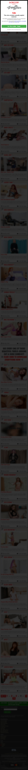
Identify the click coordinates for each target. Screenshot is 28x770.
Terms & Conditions (18, 21)
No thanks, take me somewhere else (14, 29)
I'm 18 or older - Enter (14, 26)
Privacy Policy (16, 22)
